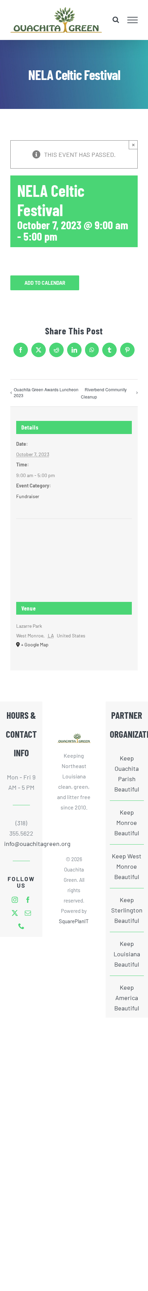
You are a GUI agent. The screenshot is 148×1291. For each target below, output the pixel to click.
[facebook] (28, 900)
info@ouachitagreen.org (21, 843)
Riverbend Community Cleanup (104, 393)
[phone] (21, 926)
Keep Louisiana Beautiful (127, 954)
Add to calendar (44, 283)
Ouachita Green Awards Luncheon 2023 (46, 392)
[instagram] (15, 900)
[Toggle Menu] (132, 20)
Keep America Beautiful (126, 998)
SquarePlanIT (74, 921)
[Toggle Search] (116, 19)
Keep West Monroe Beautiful (126, 866)
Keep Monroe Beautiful (126, 822)
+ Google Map (35, 644)
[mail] (28, 913)
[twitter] (15, 913)
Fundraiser (27, 496)
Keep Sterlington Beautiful (126, 910)
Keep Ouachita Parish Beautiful (126, 773)
